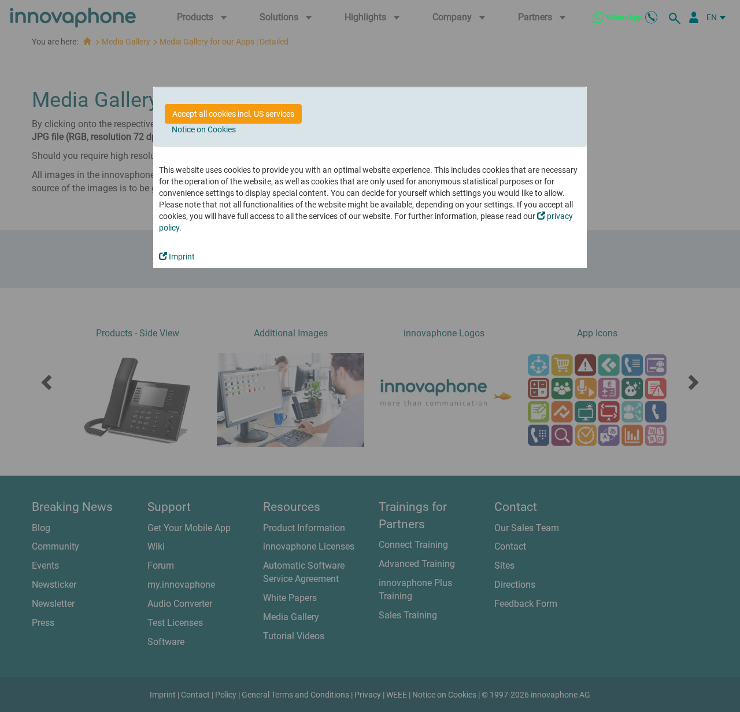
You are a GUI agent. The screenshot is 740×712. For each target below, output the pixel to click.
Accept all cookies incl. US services (233, 113)
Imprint (181, 256)
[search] (676, 17)
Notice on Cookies (204, 129)
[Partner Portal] (694, 17)
